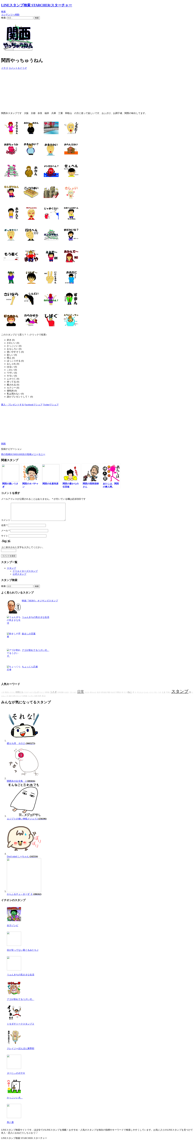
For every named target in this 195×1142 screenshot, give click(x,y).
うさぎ (53, 692)
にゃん (146, 692)
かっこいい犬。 (15, 1097)
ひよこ (41, 692)
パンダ (36, 692)
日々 (155, 692)
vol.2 (31, 692)
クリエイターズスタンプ (25, 571)
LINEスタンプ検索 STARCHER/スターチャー (36, 5)
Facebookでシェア (34, 404)
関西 (3, 444)
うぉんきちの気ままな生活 (35, 617)
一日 (2, 692)
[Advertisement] (86, 90)
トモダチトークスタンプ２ (20, 1024)
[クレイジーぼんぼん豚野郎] (14, 1043)
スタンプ (11, 568)
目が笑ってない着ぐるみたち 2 (22, 950)
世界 (39, 696)
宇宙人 (168, 692)
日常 (80, 691)
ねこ (129, 692)
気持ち (7, 692)
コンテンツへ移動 (10, 14)
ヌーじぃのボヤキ (16, 1073)
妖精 (36, 696)
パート (151, 692)
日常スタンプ (17, 696)
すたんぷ (140, 692)
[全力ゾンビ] (14, 920)
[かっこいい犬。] (14, 1093)
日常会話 (103, 692)
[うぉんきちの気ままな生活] (14, 969)
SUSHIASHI (11, 454)
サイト (4, 536)
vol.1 (75, 692)
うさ (159, 692)
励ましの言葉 (29, 633)
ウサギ (26, 692)
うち (71, 692)
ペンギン (31, 696)
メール (5, 530)
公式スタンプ (19, 574)
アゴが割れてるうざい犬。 (35, 650)
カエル (87, 692)
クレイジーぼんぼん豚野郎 (20, 1048)
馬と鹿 (10, 1122)
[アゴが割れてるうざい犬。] (14, 994)
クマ (125, 692)
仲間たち (19, 692)
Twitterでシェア (51, 404)
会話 (10, 696)
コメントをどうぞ (18, 68)
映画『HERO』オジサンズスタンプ (40, 600)
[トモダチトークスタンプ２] (14, 1019)
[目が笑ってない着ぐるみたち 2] (14, 945)
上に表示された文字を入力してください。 (23, 547)
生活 (98, 692)
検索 (3, 11)
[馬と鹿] (14, 1117)
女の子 (113, 692)
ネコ (44, 696)
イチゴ (4, 68)
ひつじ (12, 692)
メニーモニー (33, 454)
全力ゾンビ (12, 925)
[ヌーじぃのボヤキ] (14, 1068)
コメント (5, 520)
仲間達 (47, 692)
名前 (4, 525)
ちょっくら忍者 (30, 666)
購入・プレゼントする (12, 404)
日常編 (24, 696)
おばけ (66, 692)
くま (163, 692)
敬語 (108, 692)
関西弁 (118, 692)
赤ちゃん (93, 692)
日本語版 (60, 692)
